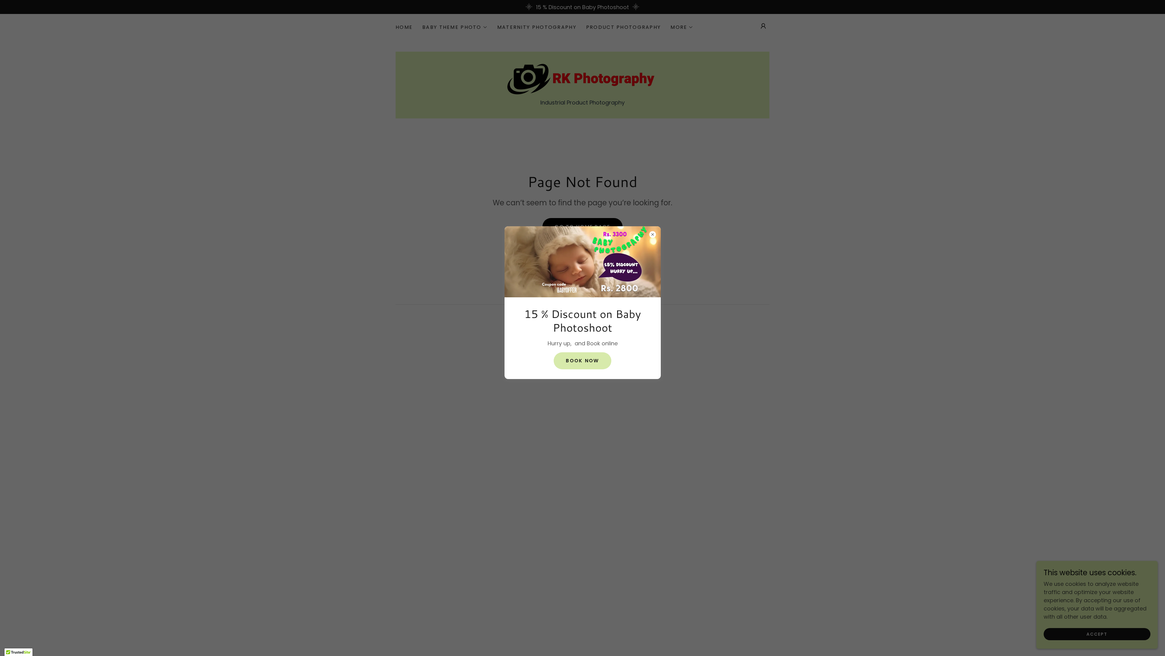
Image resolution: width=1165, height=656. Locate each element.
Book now (582, 360)
